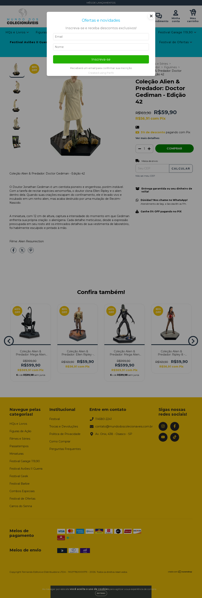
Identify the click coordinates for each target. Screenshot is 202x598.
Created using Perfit (101, 72)
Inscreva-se (101, 59)
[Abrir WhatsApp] (192, 588)
